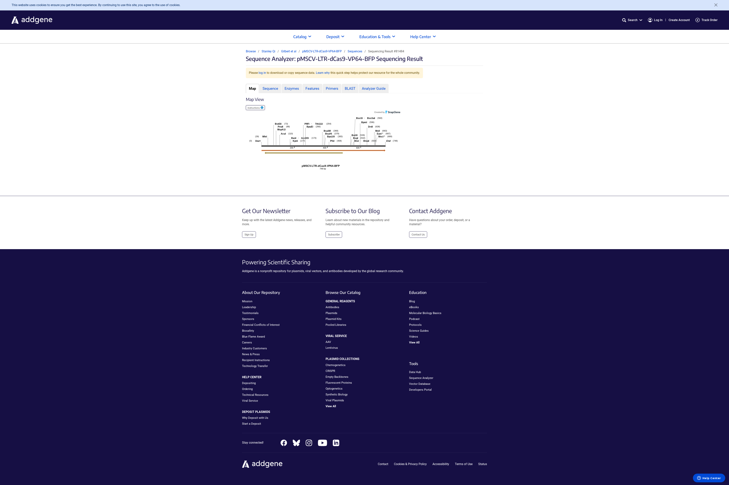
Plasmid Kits (334, 319)
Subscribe (334, 234)
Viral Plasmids (335, 400)
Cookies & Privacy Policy (410, 464)
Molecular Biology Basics (425, 313)
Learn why (323, 73)
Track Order (709, 20)
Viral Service (250, 400)
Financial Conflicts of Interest (261, 325)
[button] (632, 20)
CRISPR (330, 371)
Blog (412, 301)
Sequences (355, 51)
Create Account (679, 20)
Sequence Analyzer (421, 378)
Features (312, 88)
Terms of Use (464, 464)
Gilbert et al (289, 51)
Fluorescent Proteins (339, 382)
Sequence (270, 88)
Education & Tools (375, 36)
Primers (332, 88)
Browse (251, 51)
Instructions (254, 108)
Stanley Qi (268, 51)
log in (262, 73)
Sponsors (248, 319)
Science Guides (419, 330)
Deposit (333, 36)
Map (252, 88)
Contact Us (418, 234)
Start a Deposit (251, 423)
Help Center (420, 36)
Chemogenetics (336, 365)
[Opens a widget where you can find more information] (709, 478)
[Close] (714, 5)
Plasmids (331, 313)
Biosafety (248, 330)
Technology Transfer (255, 366)
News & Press (251, 354)
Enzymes (292, 88)
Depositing (249, 383)
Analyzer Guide (374, 88)
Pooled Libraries (336, 325)
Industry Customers (254, 348)
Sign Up (249, 234)
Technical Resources (255, 395)
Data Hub (415, 372)
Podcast (414, 319)
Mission (247, 301)
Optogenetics (334, 388)
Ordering (247, 389)
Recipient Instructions (256, 360)
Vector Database (419, 384)
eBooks (414, 307)
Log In (658, 20)
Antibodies (332, 307)
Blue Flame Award (253, 336)
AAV (328, 342)
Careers (247, 342)
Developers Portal (420, 389)
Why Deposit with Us (255, 418)
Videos (413, 336)
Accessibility (440, 464)
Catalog (300, 36)
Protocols (415, 325)
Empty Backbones (337, 377)
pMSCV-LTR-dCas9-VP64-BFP (322, 51)
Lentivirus (332, 348)
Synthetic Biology (337, 394)
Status (482, 464)
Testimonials (250, 313)
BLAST (350, 88)
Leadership (249, 307)
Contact (383, 464)
